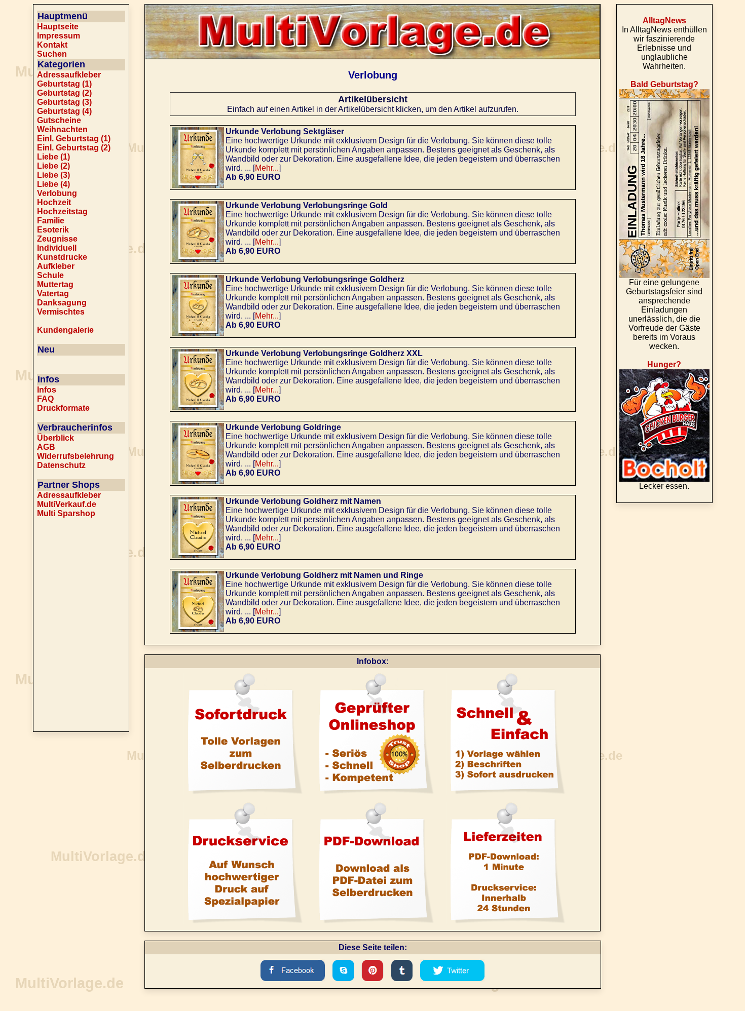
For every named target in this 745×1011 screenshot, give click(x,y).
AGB (46, 447)
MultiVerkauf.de (66, 504)
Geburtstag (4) (64, 111)
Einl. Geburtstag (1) (73, 138)
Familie (50, 220)
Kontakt (52, 45)
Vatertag (53, 293)
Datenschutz (61, 465)
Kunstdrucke (62, 257)
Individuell (57, 248)
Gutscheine (59, 120)
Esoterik (53, 229)
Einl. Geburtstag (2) (73, 147)
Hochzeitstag (62, 211)
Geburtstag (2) (64, 93)
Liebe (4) (53, 184)
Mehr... (267, 168)
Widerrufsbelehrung (75, 456)
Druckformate (63, 408)
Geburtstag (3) (64, 102)
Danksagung (62, 302)
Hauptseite (58, 26)
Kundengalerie (65, 330)
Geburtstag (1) (64, 84)
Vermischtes (61, 311)
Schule (50, 275)
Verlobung (57, 193)
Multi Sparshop (66, 513)
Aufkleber (55, 266)
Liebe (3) (53, 175)
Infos (46, 389)
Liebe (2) (53, 166)
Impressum (58, 35)
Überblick (55, 438)
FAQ (45, 399)
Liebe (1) (53, 156)
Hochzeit (54, 202)
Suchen (52, 54)
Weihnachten (62, 129)
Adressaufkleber (69, 74)
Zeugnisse (57, 239)
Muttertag (55, 284)
